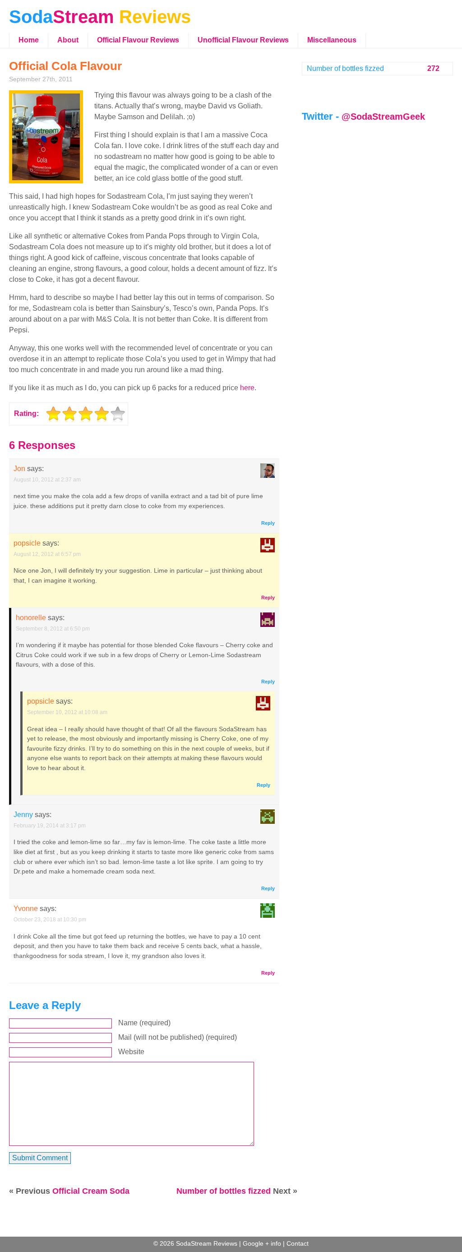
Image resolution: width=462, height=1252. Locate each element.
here (247, 388)
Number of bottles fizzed (223, 1191)
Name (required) (144, 1023)
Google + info (262, 1243)
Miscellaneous (331, 40)
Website (131, 1052)
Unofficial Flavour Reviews (243, 40)
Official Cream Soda (90, 1191)
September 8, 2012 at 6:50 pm (53, 629)
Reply (268, 523)
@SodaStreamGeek (383, 116)
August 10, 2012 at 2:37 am (47, 480)
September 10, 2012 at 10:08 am (67, 712)
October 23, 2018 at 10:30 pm (50, 919)
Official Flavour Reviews (138, 40)
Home (28, 40)
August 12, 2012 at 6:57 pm (47, 554)
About (68, 40)
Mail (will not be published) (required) (177, 1037)
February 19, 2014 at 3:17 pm (50, 825)
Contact (297, 1243)
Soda (100, 17)
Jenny (23, 814)
